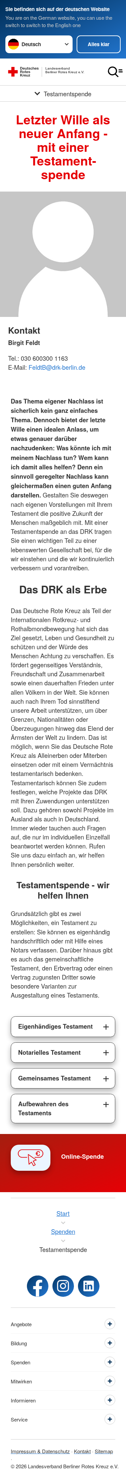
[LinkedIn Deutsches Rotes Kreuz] (88, 1286)
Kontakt (82, 1451)
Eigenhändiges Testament (55, 1026)
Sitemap (104, 1451)
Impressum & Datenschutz (40, 1451)
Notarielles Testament (49, 1052)
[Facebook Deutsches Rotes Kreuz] (37, 1286)
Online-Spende (82, 1156)
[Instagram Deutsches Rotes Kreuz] (63, 1286)
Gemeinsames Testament (54, 1078)
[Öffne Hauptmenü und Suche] (115, 72)
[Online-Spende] (30, 1158)
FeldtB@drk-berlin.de (57, 367)
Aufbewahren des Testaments (43, 1108)
